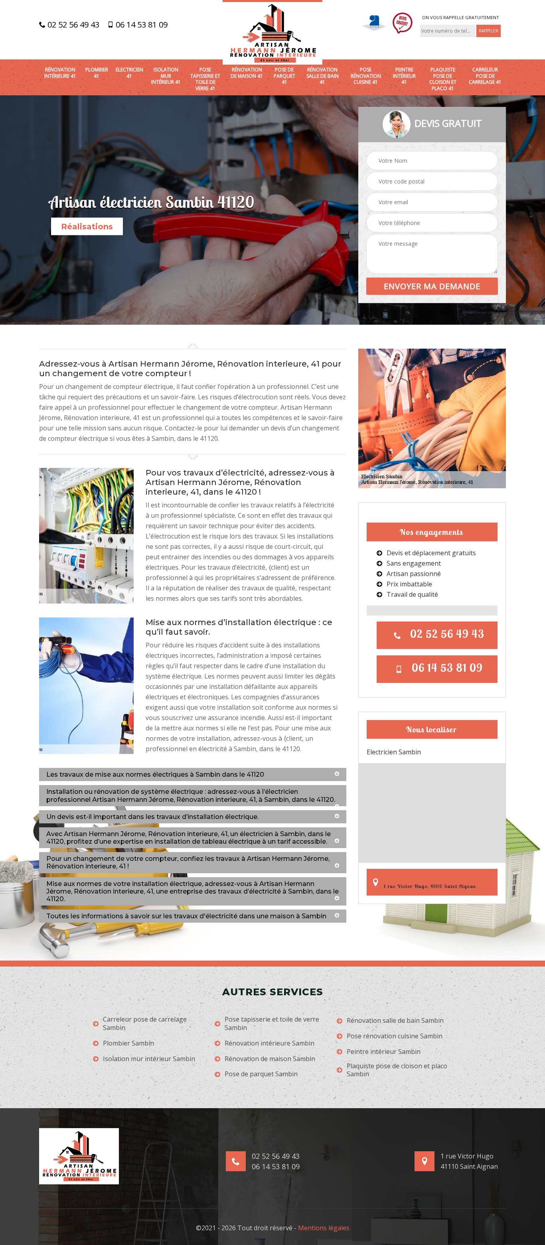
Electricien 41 (129, 73)
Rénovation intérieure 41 (60, 73)
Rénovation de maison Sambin (270, 1059)
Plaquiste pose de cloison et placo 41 (442, 79)
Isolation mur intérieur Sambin (149, 1059)
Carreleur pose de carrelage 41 (485, 76)
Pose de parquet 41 (284, 76)
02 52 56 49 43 (72, 25)
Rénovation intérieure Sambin (269, 1043)
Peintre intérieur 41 (404, 76)
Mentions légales (324, 1227)
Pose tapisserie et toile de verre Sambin (272, 1023)
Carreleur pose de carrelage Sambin (145, 1023)
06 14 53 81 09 (141, 25)
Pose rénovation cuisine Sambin (394, 1036)
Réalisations (87, 226)
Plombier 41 (96, 73)
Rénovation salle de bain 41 (322, 76)
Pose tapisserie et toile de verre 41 (205, 79)
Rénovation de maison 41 (247, 73)
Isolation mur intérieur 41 (166, 76)
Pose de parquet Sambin (261, 1074)
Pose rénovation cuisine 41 (366, 76)
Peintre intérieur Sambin (384, 1052)
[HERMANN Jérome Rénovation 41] (272, 32)
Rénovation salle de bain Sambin (395, 1020)
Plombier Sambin (128, 1043)
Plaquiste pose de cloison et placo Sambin (397, 1070)
